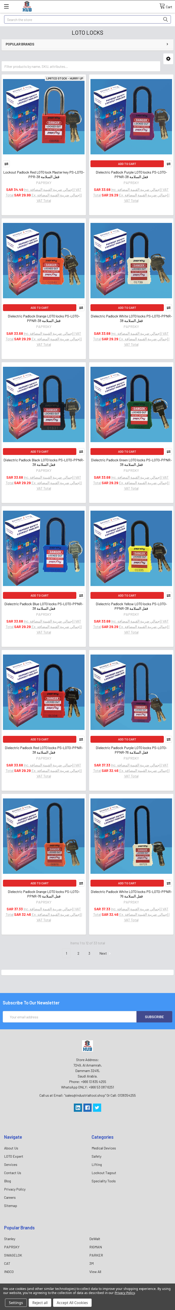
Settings (16, 1302)
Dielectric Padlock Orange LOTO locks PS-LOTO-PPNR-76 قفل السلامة (44, 893)
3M (91, 1263)
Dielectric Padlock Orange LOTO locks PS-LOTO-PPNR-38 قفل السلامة (44, 318)
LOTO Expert (13, 1156)
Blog (7, 1181)
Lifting (97, 1164)
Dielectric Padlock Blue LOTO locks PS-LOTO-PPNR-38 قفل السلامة (43, 606)
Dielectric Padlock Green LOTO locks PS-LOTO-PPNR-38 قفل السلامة (131, 462)
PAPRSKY (12, 1247)
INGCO (9, 1271)
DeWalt (94, 1238)
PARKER (96, 1255)
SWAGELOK (13, 1255)
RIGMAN (95, 1247)
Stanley (9, 1238)
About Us (11, 1148)
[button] (168, 58)
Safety (96, 1156)
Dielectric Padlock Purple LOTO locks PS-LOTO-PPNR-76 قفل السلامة (131, 749)
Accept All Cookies (72, 1302)
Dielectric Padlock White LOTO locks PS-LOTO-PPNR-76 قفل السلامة (131, 893)
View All (95, 1271)
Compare (6, 163)
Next (103, 953)
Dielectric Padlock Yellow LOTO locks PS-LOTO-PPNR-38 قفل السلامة (131, 606)
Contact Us (12, 1172)
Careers (10, 1197)
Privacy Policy (15, 1189)
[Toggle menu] (6, 6)
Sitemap (10, 1205)
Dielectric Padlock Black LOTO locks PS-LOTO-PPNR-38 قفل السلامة (43, 462)
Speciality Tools (104, 1181)
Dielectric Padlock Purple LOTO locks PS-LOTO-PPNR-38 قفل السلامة (131, 174)
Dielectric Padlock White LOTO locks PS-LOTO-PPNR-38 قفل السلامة (131, 318)
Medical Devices (104, 1148)
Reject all (40, 1302)
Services (10, 1164)
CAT (7, 1263)
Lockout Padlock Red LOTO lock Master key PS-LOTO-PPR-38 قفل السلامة (43, 174)
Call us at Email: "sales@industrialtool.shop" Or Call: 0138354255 (87, 1095)
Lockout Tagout (104, 1172)
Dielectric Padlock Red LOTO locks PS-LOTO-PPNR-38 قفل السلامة (44, 749)
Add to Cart (127, 164)
